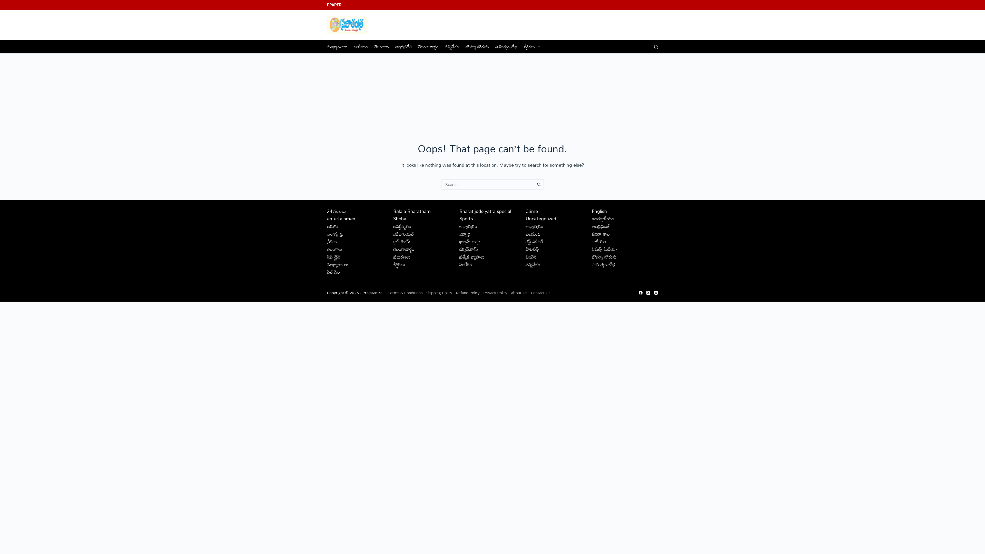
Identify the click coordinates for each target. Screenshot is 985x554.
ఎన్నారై (464, 234)
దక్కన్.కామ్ (468, 249)
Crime (532, 211)
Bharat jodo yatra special (485, 211)
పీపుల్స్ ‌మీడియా (604, 249)
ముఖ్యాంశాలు (337, 46)
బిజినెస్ (531, 256)
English (599, 211)
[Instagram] (656, 293)
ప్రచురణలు (402, 256)
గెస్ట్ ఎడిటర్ (534, 241)
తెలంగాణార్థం (428, 46)
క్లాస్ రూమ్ (401, 241)
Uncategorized (541, 218)
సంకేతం (465, 264)
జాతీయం (361, 46)
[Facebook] (641, 293)
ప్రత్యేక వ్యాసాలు (472, 256)
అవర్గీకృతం (402, 226)
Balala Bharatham (412, 211)
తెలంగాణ (382, 46)
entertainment (342, 218)
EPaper (334, 5)
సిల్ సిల (333, 271)
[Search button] (539, 184)
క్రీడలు (332, 241)
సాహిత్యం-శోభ (506, 46)
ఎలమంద (533, 234)
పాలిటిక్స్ (532, 249)
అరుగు (332, 226)
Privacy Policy (495, 292)
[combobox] (487, 184)
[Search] (656, 47)
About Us (519, 292)
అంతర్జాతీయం (603, 218)
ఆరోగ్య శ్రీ (335, 234)
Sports (466, 218)
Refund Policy (468, 292)
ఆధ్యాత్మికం (534, 226)
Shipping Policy (439, 292)
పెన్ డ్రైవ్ (333, 256)
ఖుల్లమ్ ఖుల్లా (469, 241)
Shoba (399, 218)
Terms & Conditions (405, 292)
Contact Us (540, 292)
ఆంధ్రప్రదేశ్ (403, 46)
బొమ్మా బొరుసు (477, 46)
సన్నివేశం (452, 46)
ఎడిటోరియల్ (403, 234)
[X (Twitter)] (648, 293)
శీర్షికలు (529, 46)
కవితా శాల (601, 234)
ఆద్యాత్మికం (468, 226)
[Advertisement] (492, 92)
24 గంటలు (336, 211)
